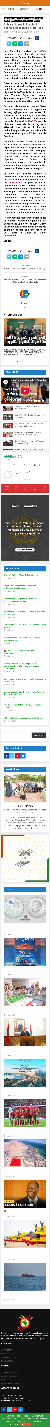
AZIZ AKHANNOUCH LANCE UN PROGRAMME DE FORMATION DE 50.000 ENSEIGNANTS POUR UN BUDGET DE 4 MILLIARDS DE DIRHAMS (24, 352)
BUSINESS (30, 18)
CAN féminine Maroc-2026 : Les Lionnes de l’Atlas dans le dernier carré (25, 1131)
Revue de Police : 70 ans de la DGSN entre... (22, 575)
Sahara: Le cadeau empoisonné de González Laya (25, 269)
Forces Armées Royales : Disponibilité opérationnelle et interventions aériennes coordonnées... (21, 666)
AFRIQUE (16, 18)
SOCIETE (37, 21)
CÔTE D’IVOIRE (7, 1353)
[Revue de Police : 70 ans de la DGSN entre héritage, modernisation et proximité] (25, 952)
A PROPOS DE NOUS (10, 1372)
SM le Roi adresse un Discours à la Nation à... (23, 718)
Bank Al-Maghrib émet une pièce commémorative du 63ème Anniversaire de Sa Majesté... (25, 928)
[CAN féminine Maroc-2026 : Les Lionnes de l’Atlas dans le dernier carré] (25, 1113)
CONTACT (5, 1379)
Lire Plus (36, 1424)
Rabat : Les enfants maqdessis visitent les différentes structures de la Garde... (24, 1010)
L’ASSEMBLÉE (12, 769)
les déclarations (13, 182)
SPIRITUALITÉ (7, 1361)
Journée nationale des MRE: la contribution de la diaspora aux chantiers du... (24, 1091)
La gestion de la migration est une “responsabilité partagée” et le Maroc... (23, 1295)
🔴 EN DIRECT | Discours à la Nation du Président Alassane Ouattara (22, 1212)
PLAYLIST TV (12, 372)
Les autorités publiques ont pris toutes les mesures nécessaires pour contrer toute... (25, 1050)
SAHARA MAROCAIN (26, 21)
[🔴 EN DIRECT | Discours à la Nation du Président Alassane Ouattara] (25, 1194)
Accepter (25, 1424)
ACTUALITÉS (8, 18)
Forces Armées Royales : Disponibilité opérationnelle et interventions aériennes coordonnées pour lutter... (24, 1254)
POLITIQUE (14, 21)
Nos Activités (12, 568)
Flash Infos (39, 18)
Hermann (11, 32)
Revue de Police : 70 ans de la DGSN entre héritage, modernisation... (24, 970)
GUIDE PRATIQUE (8, 1376)
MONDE (7, 21)
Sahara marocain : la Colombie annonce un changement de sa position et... (24, 1171)
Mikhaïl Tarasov (34, 121)
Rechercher (8, 731)
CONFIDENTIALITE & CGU (12, 1383)
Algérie (23, 18)
